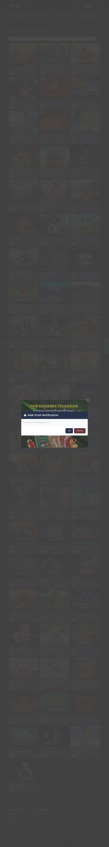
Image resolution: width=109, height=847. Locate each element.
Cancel (80, 430)
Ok (69, 430)
